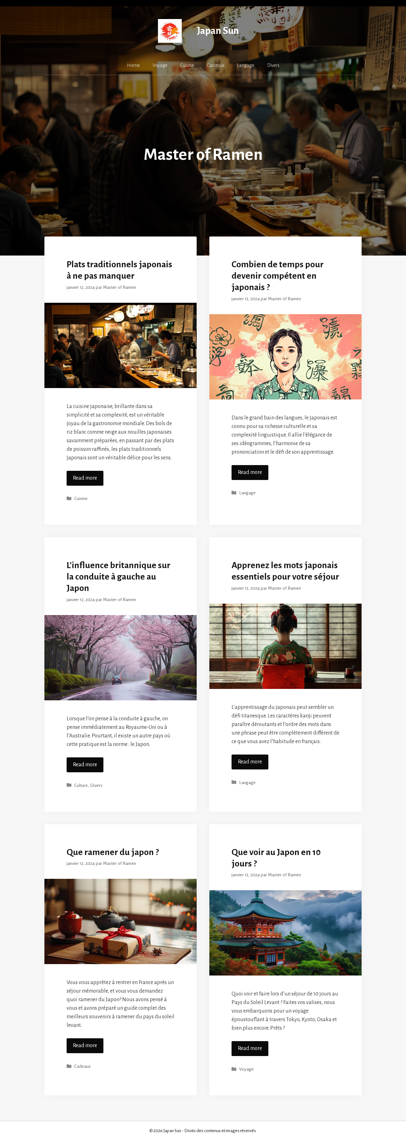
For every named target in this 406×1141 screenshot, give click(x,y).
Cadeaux (216, 65)
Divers (273, 65)
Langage (245, 65)
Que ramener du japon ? (113, 852)
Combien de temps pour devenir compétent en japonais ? (278, 276)
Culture (81, 785)
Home (133, 65)
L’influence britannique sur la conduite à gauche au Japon (118, 577)
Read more (85, 478)
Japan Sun (218, 31)
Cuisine (187, 65)
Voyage (160, 65)
